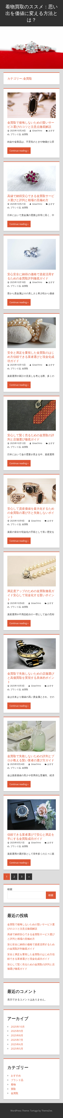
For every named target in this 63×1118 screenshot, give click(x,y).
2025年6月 (17, 1044)
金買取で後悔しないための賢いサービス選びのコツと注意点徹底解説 (30, 124)
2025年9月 (17, 1031)
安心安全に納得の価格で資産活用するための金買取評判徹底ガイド (30, 276)
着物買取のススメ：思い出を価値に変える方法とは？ (31, 13)
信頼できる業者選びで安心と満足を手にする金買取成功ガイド (30, 836)
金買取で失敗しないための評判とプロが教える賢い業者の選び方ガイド (30, 758)
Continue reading (18, 150)
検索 (9, 889)
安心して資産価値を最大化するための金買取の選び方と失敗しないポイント (30, 512)
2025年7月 (17, 1040)
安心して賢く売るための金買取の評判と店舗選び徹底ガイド (30, 437)
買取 (13, 1089)
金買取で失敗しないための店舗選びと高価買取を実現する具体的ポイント (30, 677)
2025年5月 (17, 1048)
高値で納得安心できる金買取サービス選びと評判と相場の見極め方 (30, 198)
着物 (13, 1084)
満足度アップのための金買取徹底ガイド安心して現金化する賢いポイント (30, 595)
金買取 (25, 134)
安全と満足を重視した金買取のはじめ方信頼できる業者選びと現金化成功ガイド (30, 356)
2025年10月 (18, 1026)
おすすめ (16, 1075)
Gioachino (37, 130)
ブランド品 (16, 134)
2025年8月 (17, 1035)
